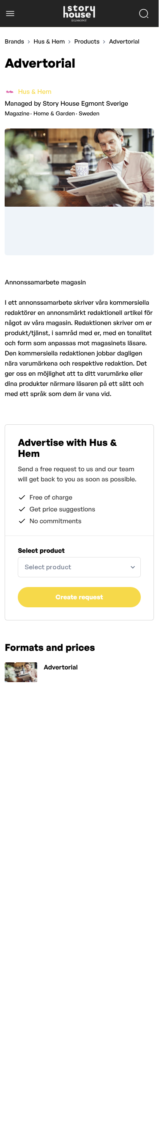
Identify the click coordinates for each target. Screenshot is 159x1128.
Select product (41, 550)
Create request (79, 597)
